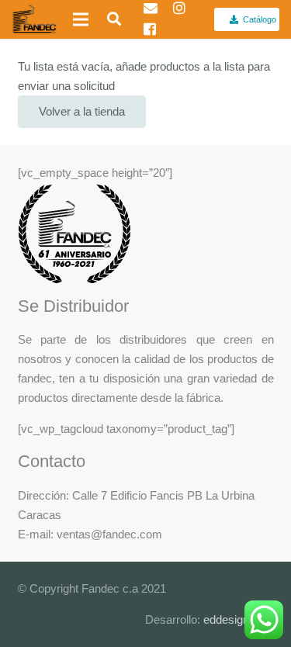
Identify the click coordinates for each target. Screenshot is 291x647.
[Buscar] (110, 19)
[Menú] (81, 19)
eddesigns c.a (237, 619)
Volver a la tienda (82, 111)
